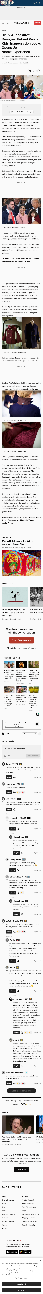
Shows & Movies (8, 1200)
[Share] (39, 71)
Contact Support (28, 1200)
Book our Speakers (9, 1221)
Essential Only (21, 1284)
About (4, 1211)
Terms (4, 1225)
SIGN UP (37, 23)
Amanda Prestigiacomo (10, 63)
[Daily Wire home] (22, 23)
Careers (25, 1196)
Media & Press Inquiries (30, 1214)
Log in (33, 648)
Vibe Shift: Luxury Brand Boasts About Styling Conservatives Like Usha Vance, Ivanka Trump (21, 520)
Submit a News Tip (28, 1225)
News (4, 1196)
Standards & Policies (29, 1221)
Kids (3, 1207)
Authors (5, 1218)
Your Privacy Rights (29, 1207)
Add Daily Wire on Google (22, 112)
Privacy (4, 1228)
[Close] (40, 1260)
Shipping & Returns (28, 1218)
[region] (21, 1276)
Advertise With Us (8, 1214)
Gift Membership (28, 1203)
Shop (4, 1203)
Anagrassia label (17, 140)
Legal (24, 1211)
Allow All (21, 1290)
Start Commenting (21, 640)
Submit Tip (22, 1170)
